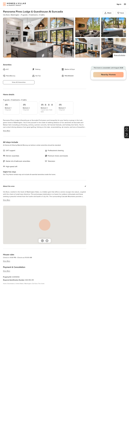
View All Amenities (19, 82)
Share (109, 13)
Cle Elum (34, 283)
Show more (6, 131)
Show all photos (119, 55)
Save (122, 13)
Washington (27, 283)
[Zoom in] (42, 240)
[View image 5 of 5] (113, 48)
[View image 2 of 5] (87, 27)
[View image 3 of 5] (113, 27)
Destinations (11, 283)
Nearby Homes (108, 74)
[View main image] (38, 38)
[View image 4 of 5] (87, 48)
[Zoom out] (47, 240)
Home (5, 283)
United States (20, 283)
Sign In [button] (119, 4)
